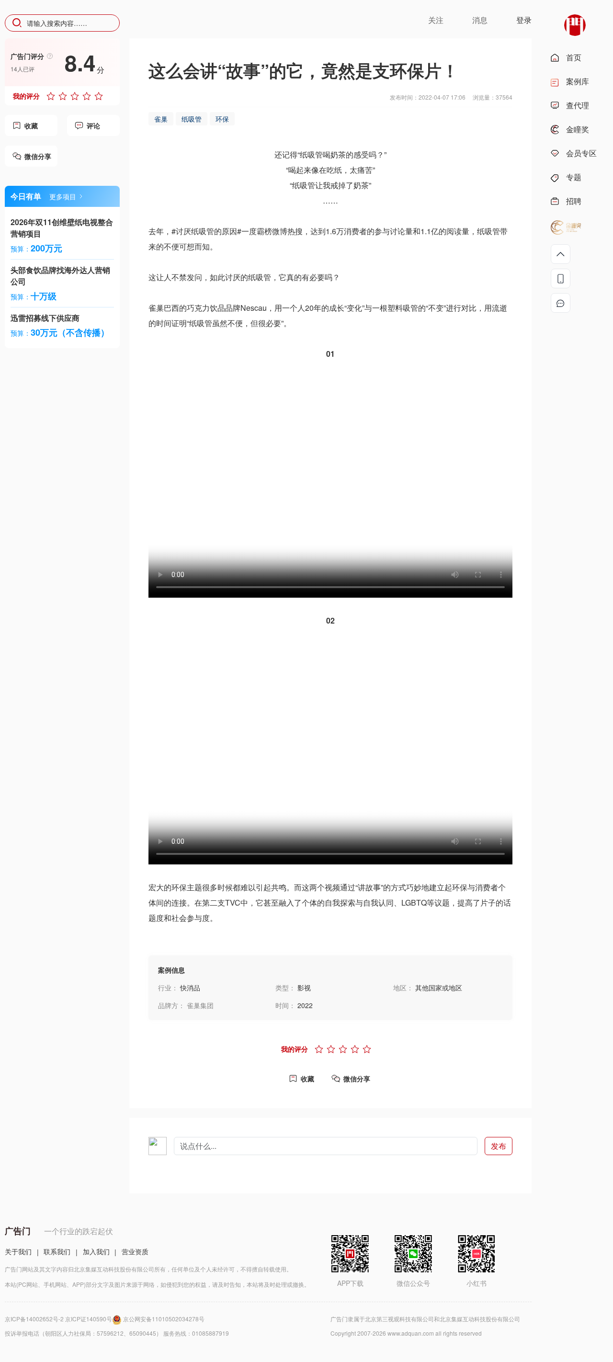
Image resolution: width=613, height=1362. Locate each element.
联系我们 (57, 1251)
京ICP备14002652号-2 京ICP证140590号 (58, 1319)
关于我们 (18, 1251)
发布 (498, 1145)
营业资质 (135, 1251)
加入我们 (96, 1251)
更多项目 (62, 196)
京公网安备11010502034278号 (163, 1319)
